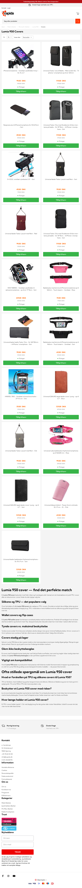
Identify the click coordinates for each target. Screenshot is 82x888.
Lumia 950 (35, 27)
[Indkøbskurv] (78, 13)
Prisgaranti (5, 792)
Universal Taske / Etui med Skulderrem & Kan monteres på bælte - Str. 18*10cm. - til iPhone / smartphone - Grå (60, 127)
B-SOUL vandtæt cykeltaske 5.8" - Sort (21, 179)
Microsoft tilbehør (24, 27)
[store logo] (8, 13)
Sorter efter (17, 37)
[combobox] (41, 21)
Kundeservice (6, 790)
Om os (4, 787)
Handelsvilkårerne (8, 767)
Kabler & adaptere (8, 812)
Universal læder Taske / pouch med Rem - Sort (61, 179)
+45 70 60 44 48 (7, 754)
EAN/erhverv (6, 795)
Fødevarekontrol (7, 776)
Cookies (4, 770)
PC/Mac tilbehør (7, 809)
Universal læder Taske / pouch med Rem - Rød (21, 234)
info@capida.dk (7, 757)
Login (9, 8)
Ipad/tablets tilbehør (9, 806)
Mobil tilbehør (11, 27)
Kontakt (4, 8)
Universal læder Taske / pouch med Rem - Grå (21, 451)
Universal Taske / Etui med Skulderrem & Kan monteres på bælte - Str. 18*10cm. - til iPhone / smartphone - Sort (60, 236)
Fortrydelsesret (7, 779)
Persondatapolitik (8, 773)
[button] (42, 880)
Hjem (3, 27)
